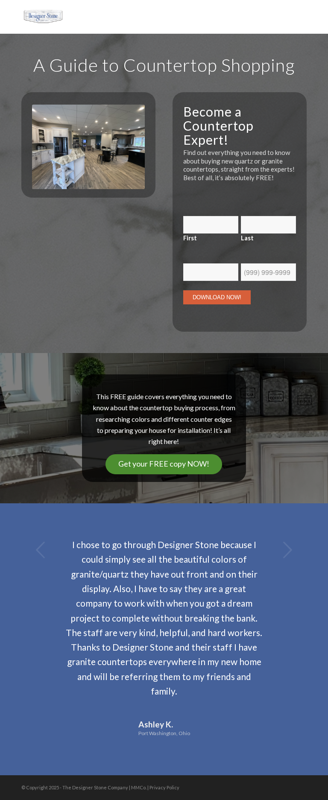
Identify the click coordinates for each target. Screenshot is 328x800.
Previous (40, 550)
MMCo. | (140, 787)
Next (287, 550)
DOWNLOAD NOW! (217, 297)
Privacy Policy (164, 787)
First (190, 237)
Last (247, 237)
